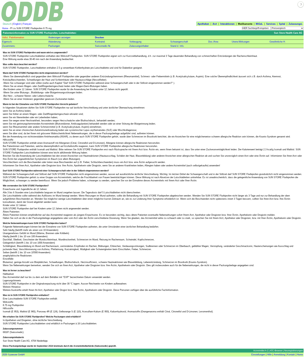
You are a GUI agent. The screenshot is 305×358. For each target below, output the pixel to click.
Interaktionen (227, 24)
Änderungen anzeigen (59, 37)
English (17, 24)
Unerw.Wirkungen (240, 41)
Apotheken (203, 24)
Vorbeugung (135, 41)
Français (27, 24)
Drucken (99, 37)
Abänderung (54, 41)
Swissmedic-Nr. (103, 46)
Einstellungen (258, 354)
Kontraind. (100, 41)
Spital (282, 24)
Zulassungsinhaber (139, 46)
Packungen (54, 46)
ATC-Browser (276, 350)
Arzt (215, 24)
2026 (4, 354)
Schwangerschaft (179, 41)
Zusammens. (9, 46)
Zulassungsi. (296, 24)
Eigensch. (7, 41)
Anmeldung (279, 354)
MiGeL (259, 24)
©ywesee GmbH (16, 354)
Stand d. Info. (177, 46)
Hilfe (269, 354)
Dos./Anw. (213, 41)
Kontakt (291, 354)
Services (271, 24)
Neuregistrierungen (293, 350)
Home (5, 28)
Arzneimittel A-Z (260, 350)
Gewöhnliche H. (278, 41)
